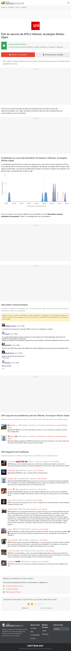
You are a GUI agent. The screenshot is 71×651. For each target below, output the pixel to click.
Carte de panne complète (54, 55)
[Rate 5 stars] (42, 604)
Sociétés (11, 7)
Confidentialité (35, 635)
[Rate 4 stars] (39, 604)
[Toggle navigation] (68, 2)
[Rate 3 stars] (35, 604)
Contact (33, 638)
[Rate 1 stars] (28, 604)
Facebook (45, 634)
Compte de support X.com (14, 586)
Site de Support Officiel (13, 592)
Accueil (3, 7)
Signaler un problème (19, 55)
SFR (17, 7)
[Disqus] (35, 346)
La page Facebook (12, 589)
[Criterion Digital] (35, 646)
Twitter (44, 631)
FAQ (32, 632)
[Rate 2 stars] (32, 604)
